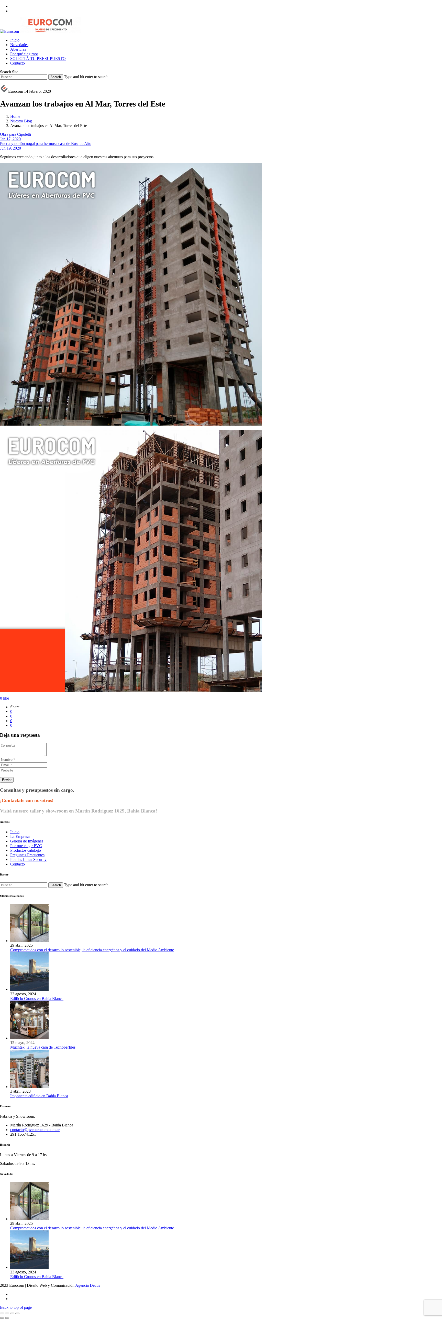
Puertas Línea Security (28, 859)
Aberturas (18, 49)
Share (14, 707)
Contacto (17, 63)
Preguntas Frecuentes (27, 855)
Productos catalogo (25, 850)
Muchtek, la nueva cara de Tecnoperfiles (42, 1047)
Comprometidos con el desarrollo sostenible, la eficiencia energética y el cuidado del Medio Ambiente (92, 950)
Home (15, 116)
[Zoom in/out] (17, 1313)
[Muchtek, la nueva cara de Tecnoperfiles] (29, 1038)
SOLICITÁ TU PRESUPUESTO (38, 58)
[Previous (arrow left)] (2, 1318)
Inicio (14, 40)
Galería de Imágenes (26, 841)
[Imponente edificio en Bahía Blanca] (29, 1086)
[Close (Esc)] (2, 1313)
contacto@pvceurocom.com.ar (35, 1129)
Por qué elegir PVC (26, 845)
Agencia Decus (87, 1285)
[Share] (7, 1313)
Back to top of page (16, 1307)
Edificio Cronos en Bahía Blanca (36, 998)
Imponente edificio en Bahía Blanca (39, 1096)
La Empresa (20, 836)
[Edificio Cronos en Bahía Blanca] (29, 989)
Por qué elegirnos (24, 54)
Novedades (19, 45)
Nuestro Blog (21, 121)
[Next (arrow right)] (7, 1318)
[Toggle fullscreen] (12, 1313)
